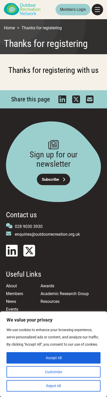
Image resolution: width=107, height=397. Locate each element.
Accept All (54, 358)
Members (14, 293)
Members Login (73, 9)
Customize (53, 372)
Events (12, 309)
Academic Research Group (65, 293)
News (11, 301)
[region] (53, 354)
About (11, 285)
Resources (50, 301)
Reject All (53, 386)
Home (9, 27)
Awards (47, 285)
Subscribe (50, 179)
